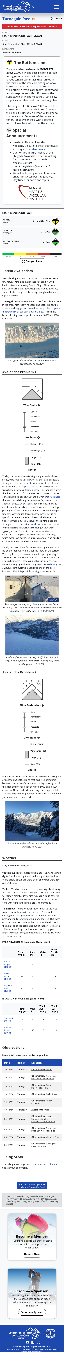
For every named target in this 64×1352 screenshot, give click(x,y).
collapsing (52, 564)
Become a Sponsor (32, 1312)
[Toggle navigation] (56, 6)
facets (28, 483)
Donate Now (32, 1254)
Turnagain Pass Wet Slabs (43, 1145)
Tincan (41, 1069)
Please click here (46, 1164)
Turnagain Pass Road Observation (43, 1077)
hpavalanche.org (35, 149)
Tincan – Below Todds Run (42, 1086)
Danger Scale (33, 261)
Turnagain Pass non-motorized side (43, 1129)
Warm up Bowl (45, 1137)
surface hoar (53, 496)
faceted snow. (32, 489)
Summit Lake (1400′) (7, 976)
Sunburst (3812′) (8, 1019)
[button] (39, 405)
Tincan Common (41, 1102)
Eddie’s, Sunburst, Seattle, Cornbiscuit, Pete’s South (43, 1119)
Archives (56, 18)
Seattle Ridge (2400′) (7, 1030)
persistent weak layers (31, 524)
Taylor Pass (44, 1094)
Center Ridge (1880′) (7, 964)
